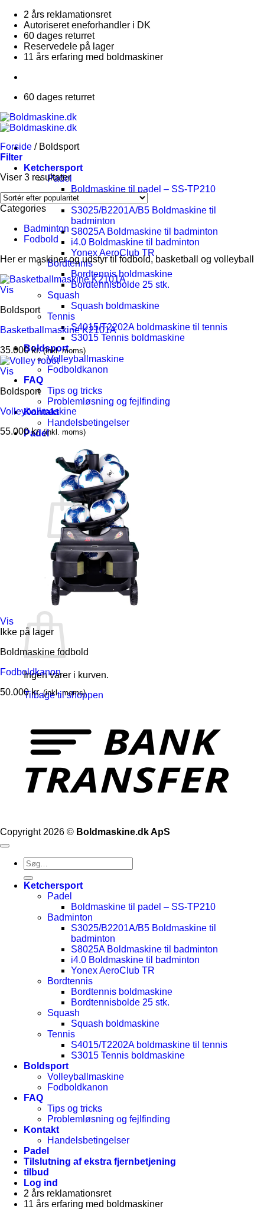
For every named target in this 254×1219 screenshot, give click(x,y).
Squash (63, 295)
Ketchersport (53, 168)
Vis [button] (7, 290)
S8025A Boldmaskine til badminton (144, 231)
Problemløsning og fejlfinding (108, 401)
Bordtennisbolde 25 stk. (120, 1002)
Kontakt (41, 1130)
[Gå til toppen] (4, 845)
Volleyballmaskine (85, 359)
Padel (59, 896)
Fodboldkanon (77, 369)
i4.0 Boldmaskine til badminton (135, 242)
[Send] (28, 878)
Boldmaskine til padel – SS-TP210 (143, 189)
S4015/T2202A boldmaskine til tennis (149, 327)
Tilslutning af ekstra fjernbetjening (100, 1161)
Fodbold (41, 239)
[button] (11, 157)
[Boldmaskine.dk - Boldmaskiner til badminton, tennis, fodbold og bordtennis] (38, 122)
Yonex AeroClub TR (113, 253)
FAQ (33, 380)
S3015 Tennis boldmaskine (128, 338)
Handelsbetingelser (88, 423)
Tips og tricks (74, 391)
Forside (16, 147)
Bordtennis (70, 981)
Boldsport (46, 1066)
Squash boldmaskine (115, 306)
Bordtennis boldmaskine (121, 992)
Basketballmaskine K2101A (58, 330)
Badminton (46, 229)
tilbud (36, 1172)
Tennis (61, 316)
